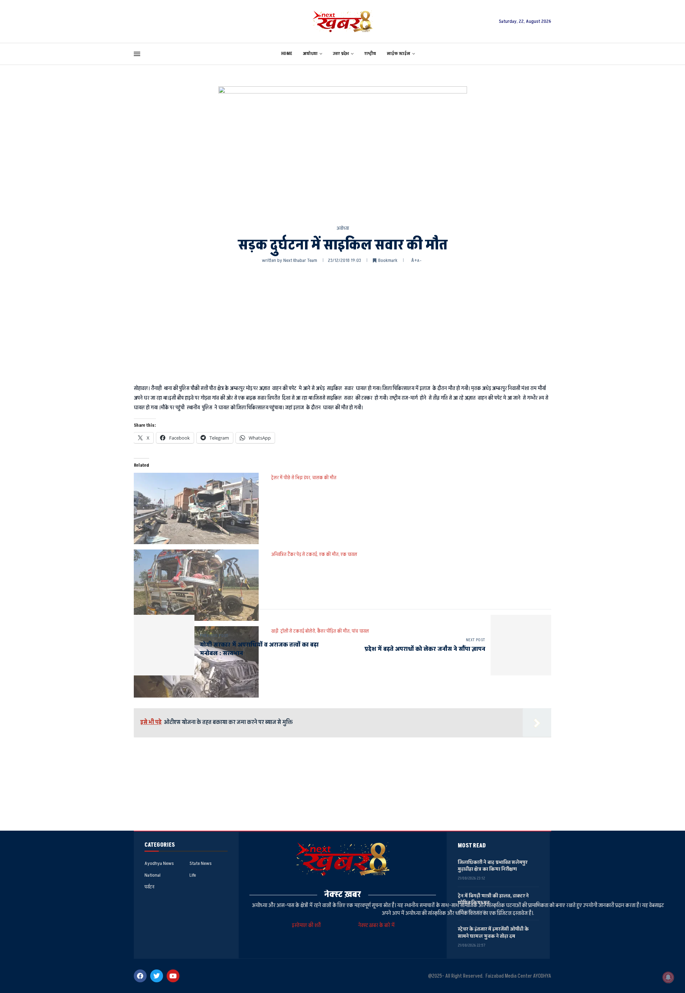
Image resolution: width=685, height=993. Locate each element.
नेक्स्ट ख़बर (342, 894)
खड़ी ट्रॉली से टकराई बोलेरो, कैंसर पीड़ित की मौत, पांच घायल (320, 631)
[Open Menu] (137, 54)
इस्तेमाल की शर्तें (307, 925)
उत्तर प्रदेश (341, 54)
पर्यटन (149, 887)
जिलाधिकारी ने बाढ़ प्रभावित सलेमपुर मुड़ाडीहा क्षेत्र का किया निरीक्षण (492, 866)
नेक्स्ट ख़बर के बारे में (376, 925)
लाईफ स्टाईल (398, 54)
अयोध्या (310, 54)
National (152, 875)
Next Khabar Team (300, 260)
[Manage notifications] (668, 977)
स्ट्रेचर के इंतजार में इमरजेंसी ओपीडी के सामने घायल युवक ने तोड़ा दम (493, 932)
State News (200, 863)
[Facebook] (140, 975)
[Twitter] (156, 975)
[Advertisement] (342, 323)
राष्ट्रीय (370, 54)
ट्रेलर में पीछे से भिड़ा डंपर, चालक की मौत (303, 477)
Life (192, 875)
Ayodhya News (159, 863)
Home (286, 54)
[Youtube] (173, 975)
